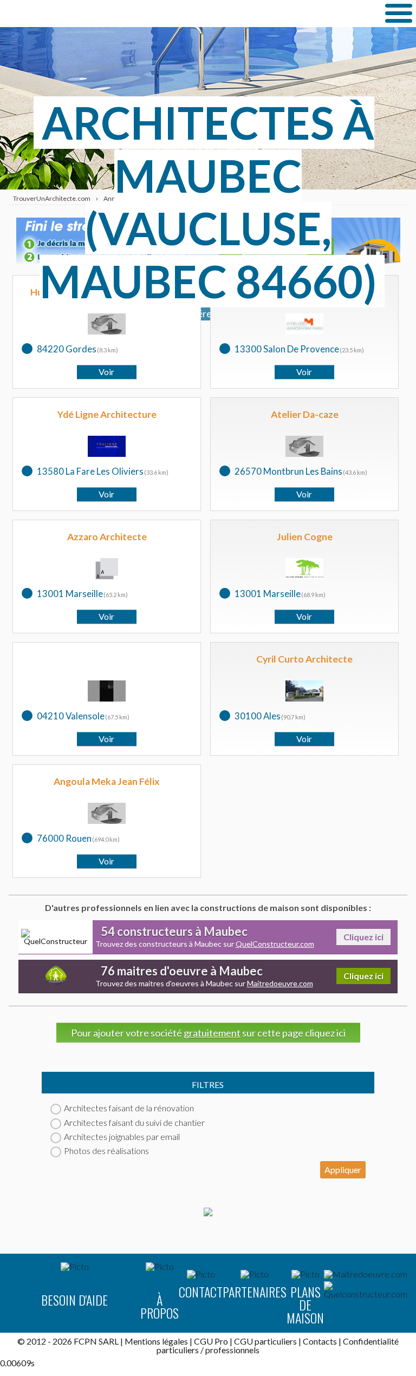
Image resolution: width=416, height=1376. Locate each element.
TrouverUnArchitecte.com (108, 13)
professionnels (232, 1350)
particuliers (178, 1350)
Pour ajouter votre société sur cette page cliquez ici (208, 1033)
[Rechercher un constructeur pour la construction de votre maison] (365, 1290)
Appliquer (342, 1169)
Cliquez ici (363, 937)
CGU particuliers (265, 1341)
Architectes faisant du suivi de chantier (134, 1122)
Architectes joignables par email (122, 1136)
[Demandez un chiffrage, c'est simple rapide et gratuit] (208, 1212)
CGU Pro (211, 1341)
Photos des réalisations (106, 1150)
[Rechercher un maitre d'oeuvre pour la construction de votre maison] (365, 1274)
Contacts (320, 1341)
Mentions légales (156, 1341)
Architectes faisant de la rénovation (129, 1108)
